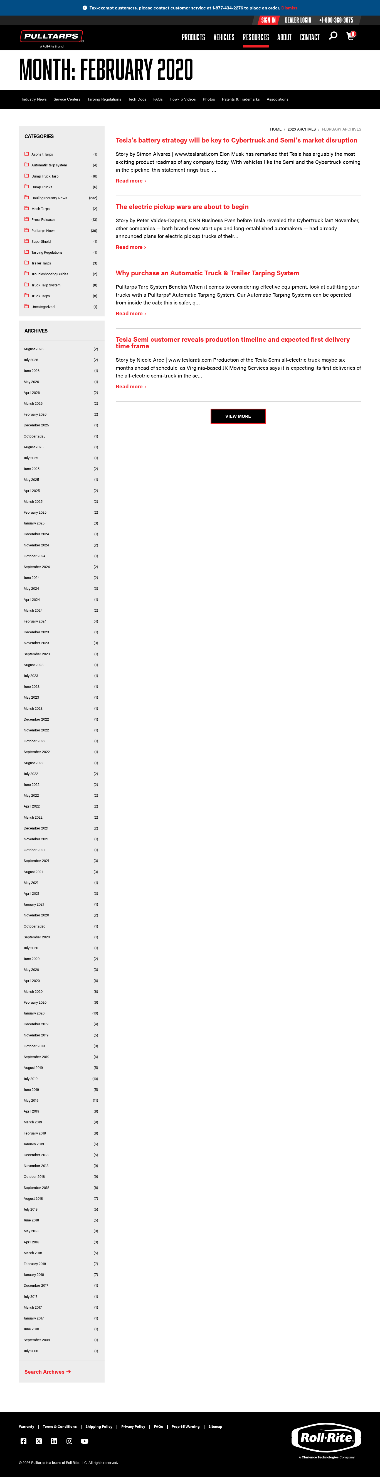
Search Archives (44, 1371)
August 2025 (33, 446)
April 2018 (31, 1241)
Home (276, 129)
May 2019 (31, 1100)
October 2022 (34, 740)
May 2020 (31, 969)
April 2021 (31, 893)
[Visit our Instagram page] (69, 1441)
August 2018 (33, 1198)
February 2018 (35, 1263)
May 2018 (31, 1230)
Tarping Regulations (104, 99)
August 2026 (33, 348)
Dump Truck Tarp (44, 176)
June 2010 (31, 1328)
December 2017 (36, 1285)
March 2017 (33, 1307)
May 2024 (31, 588)
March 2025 (33, 501)
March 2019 (33, 1121)
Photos (209, 99)
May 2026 (31, 381)
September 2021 (36, 860)
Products (193, 37)
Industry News (34, 99)
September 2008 (37, 1339)
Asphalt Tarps (42, 154)
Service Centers (67, 99)
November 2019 (36, 1035)
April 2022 (32, 806)
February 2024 (35, 621)
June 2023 (32, 686)
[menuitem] (29, 1427)
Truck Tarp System (46, 285)
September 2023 (37, 653)
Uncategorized (43, 306)
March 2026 (33, 403)
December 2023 (36, 631)
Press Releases (43, 219)
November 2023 (36, 642)
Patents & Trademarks (241, 99)
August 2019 (33, 1067)
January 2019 (34, 1143)
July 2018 (31, 1209)
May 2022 (31, 795)
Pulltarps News (43, 230)
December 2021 (36, 828)
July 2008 (31, 1350)
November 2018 (36, 1165)
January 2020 (34, 1013)
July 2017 (30, 1296)
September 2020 (37, 936)
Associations (277, 99)
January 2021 (34, 904)
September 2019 (36, 1056)
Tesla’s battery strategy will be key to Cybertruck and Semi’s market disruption (236, 139)
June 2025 (32, 468)
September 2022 (37, 751)
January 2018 (34, 1274)
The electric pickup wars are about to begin (182, 206)
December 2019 (36, 1023)
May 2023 (31, 697)
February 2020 (35, 1002)
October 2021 (34, 849)
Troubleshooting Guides (49, 273)
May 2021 (31, 882)
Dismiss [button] (289, 7)
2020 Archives (302, 129)
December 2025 (36, 425)
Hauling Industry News (49, 197)
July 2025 (31, 457)
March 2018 (33, 1252)
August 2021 (33, 871)
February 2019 (35, 1133)
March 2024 (33, 610)
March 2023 (33, 708)
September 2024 (37, 566)
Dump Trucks (41, 186)
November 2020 (36, 915)
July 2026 (31, 359)
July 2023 (31, 675)
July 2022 (31, 773)
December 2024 (36, 533)
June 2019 (31, 1089)
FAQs (158, 99)
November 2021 (36, 838)
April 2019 (31, 1111)
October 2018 (34, 1176)
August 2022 (33, 762)
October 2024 (34, 555)
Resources (256, 37)
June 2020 (32, 958)
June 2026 (32, 370)
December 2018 (36, 1154)
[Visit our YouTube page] (84, 1441)
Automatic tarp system (49, 165)
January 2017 (34, 1318)
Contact (310, 37)
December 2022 (36, 719)
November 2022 (36, 730)
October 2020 (34, 926)
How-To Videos (183, 99)
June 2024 (32, 577)
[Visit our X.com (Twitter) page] (38, 1441)
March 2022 (33, 817)
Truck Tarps (40, 295)
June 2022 (32, 784)
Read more (129, 180)
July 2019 (31, 1078)
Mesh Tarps (40, 208)
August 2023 (33, 664)
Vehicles (224, 37)
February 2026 (35, 414)
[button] (333, 37)
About (284, 37)
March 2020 (33, 991)
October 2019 (34, 1045)
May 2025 (31, 479)
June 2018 (31, 1220)
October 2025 (34, 436)
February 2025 (35, 512)
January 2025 (34, 523)
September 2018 (36, 1187)
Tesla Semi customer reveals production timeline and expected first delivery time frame (233, 342)
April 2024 (32, 599)
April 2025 (32, 490)
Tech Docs (137, 99)
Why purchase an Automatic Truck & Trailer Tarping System (207, 272)
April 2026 (32, 392)
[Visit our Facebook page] (23, 1441)
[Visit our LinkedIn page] (54, 1441)
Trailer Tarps (41, 263)
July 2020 (31, 947)
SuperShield (41, 241)
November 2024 (36, 545)
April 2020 (32, 980)
